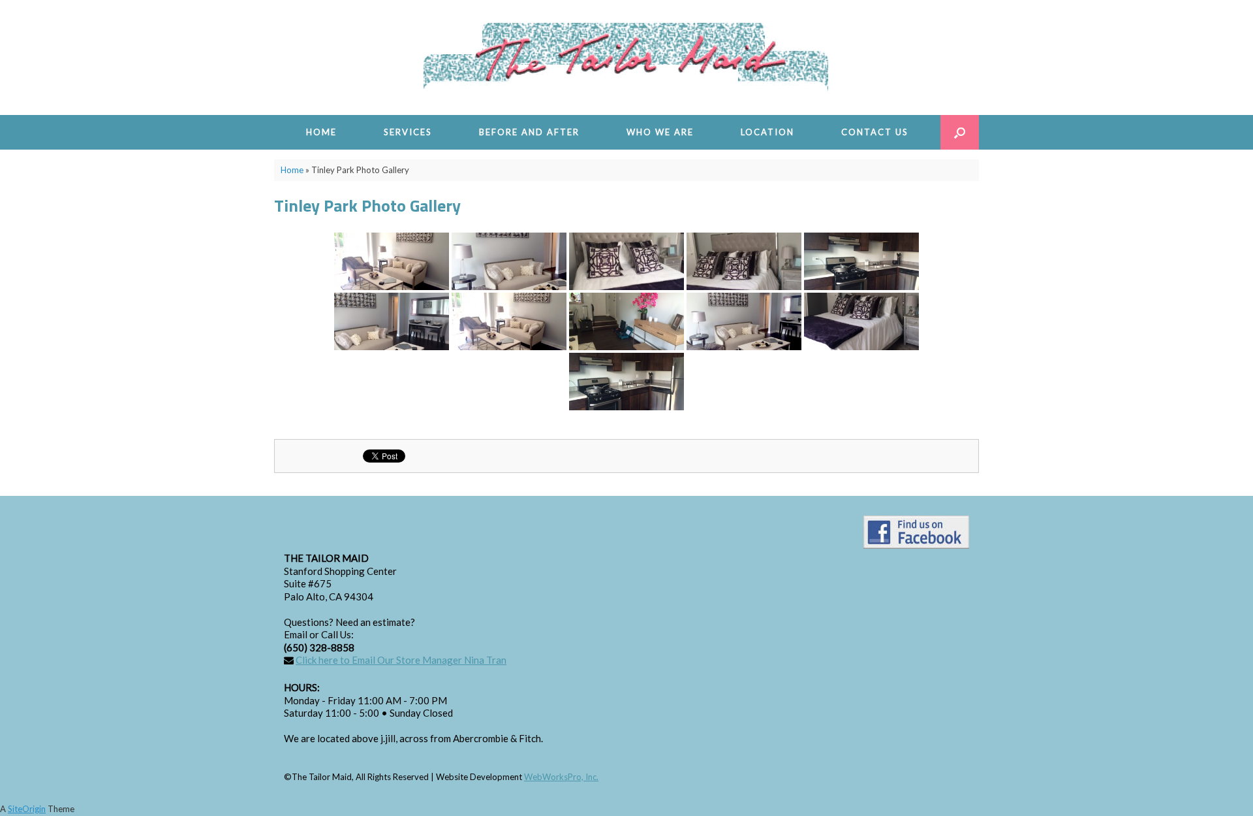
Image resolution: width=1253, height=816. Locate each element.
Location (767, 132)
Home (321, 132)
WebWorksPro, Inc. (561, 777)
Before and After (529, 132)
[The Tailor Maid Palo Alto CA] (626, 57)
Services (408, 132)
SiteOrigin (27, 809)
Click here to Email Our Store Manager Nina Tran (401, 660)
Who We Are (660, 132)
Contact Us (874, 132)
